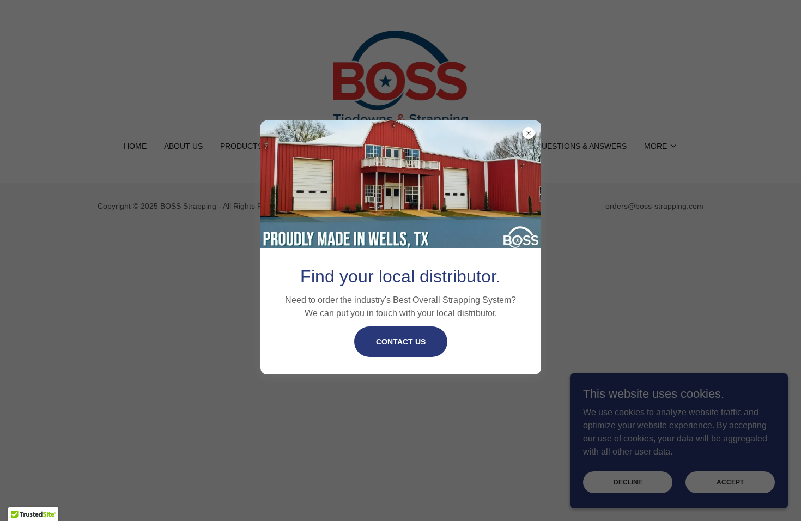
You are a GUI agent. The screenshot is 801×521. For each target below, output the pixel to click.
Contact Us (401, 341)
